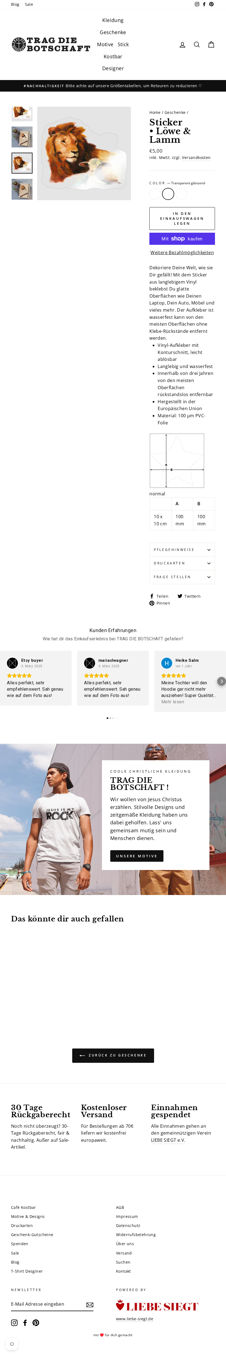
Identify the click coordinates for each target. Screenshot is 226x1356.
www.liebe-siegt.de (134, 1318)
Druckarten (169, 563)
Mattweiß (154, 193)
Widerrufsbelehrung (136, 1234)
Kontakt (123, 1271)
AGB (120, 1207)
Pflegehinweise (174, 549)
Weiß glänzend (181, 193)
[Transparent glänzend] (22, 1002)
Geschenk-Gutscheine (32, 1234)
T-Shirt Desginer (27, 1271)
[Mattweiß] (14, 1002)
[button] (4, 681)
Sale (29, 4)
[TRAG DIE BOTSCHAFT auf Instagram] (14, 1322)
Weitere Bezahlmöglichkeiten (182, 252)
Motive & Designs (28, 1216)
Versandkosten (196, 157)
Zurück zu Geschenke (117, 1055)
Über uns (125, 1243)
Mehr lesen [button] (172, 701)
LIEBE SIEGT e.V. (168, 1140)
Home (155, 112)
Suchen (123, 1262)
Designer (113, 68)
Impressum (127, 1216)
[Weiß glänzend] (29, 1002)
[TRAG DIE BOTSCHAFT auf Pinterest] (36, 1322)
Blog (15, 4)
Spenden (19, 1243)
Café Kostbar (23, 1207)
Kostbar (113, 56)
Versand (124, 1253)
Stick (123, 44)
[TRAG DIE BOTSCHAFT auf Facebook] (25, 1322)
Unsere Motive (137, 855)
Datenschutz (128, 1225)
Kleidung (112, 20)
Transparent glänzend (168, 193)
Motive (105, 44)
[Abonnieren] (89, 1304)
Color (177, 183)
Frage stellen (172, 577)
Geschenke (113, 32)
